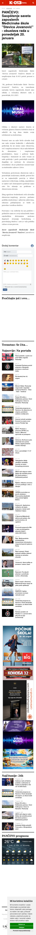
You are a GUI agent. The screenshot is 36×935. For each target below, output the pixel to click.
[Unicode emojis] (7, 260)
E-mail (10, 255)
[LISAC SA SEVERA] (18, 700)
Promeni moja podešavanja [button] (21, 930)
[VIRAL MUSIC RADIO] (18, 740)
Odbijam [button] (21, 927)
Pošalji (5, 289)
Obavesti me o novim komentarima (16, 287)
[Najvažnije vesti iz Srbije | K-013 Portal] (18, 2)
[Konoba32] (18, 673)
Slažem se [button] (21, 924)
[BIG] (18, 646)
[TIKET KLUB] (18, 726)
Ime (7, 251)
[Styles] (5, 260)
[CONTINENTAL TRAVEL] (18, 111)
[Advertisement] (18, 321)
